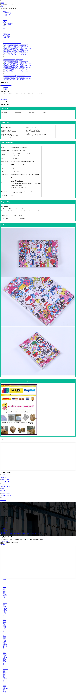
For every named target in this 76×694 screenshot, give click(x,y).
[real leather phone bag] (5, 493)
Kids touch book (8, 15)
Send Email (2, 544)
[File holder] (2, 488)
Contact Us (5, 25)
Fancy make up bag (5, 481)
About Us (5, 20)
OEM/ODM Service (9, 23)
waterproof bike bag (5, 486)
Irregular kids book (8, 13)
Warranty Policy (8, 24)
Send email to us (3, 99)
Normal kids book (8, 12)
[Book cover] (3, 497)
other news (7, 19)
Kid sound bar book (9, 14)
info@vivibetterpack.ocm (10, 520)
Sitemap (7, 532)
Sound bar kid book (21, 533)
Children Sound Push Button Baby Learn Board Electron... (14, 49)
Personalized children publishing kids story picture (12, 60)
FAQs (4, 21)
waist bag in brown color (9, 439)
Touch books (37, 533)
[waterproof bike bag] (4, 483)
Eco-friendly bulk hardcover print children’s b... (12, 43)
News (4, 17)
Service (4, 22)
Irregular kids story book (12, 533)
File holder (3, 490)
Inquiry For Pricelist (4, 541)
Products (4, 11)
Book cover (5, 440)
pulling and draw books (29, 533)
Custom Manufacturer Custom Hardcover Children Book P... (14, 45)
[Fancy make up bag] (4, 479)
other (4, 28)
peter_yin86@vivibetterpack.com (12, 522)
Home (4, 10)
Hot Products (2, 532)
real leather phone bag (5, 495)
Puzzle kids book (8, 16)
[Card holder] (3, 474)
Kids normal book (3, 533)
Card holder (3, 477)
